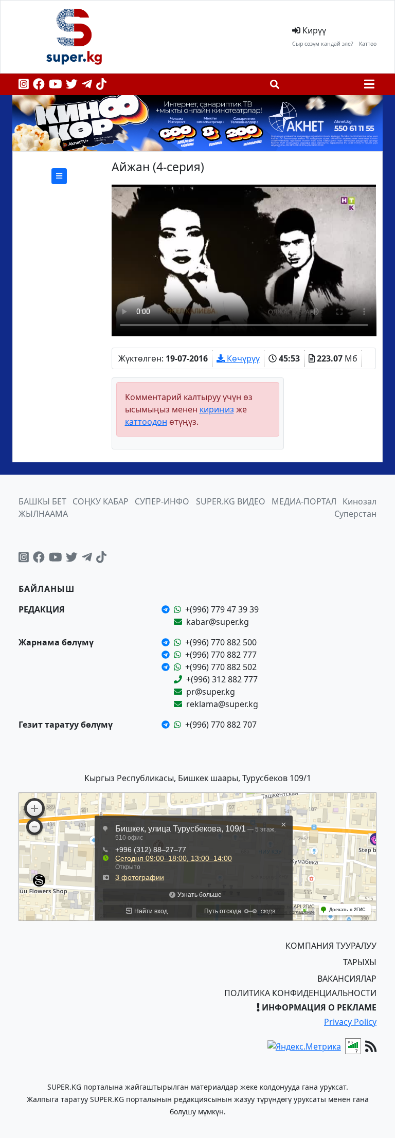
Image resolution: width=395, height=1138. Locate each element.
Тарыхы (359, 962)
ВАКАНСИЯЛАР (346, 978)
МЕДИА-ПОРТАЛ (304, 501)
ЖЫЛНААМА (43, 513)
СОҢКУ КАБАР (101, 501)
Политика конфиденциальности (300, 993)
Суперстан (355, 513)
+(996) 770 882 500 (221, 642)
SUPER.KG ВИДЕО (230, 501)
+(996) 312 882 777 (222, 679)
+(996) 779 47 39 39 (222, 609)
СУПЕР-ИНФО (162, 501)
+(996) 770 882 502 (221, 667)
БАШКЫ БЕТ (42, 501)
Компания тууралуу (330, 945)
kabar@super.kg (217, 621)
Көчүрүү (242, 358)
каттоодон (146, 421)
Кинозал (359, 501)
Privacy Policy (350, 1021)
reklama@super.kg (222, 704)
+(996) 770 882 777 (221, 654)
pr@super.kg (210, 691)
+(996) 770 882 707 (221, 724)
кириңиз (217, 409)
